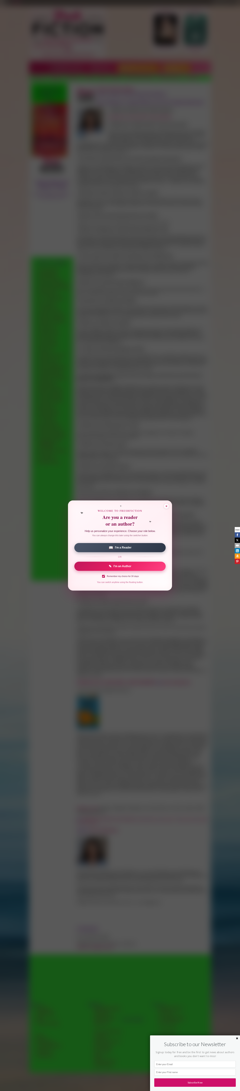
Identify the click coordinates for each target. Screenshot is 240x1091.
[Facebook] (237, 535)
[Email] (237, 545)
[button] (195, 1044)
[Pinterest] (237, 561)
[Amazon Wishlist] (237, 556)
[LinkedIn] (237, 550)
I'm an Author (120, 566)
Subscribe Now (195, 1082)
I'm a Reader (120, 548)
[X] (237, 540)
